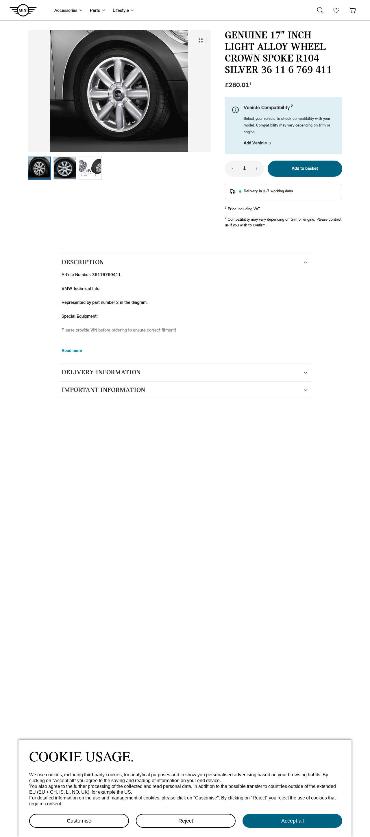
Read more (72, 351)
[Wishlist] (336, 10)
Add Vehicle (255, 143)
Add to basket (305, 168)
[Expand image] (119, 91)
